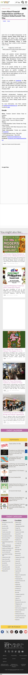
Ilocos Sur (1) (18, 565)
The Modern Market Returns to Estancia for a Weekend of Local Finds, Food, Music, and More (14, 255)
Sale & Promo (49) (6, 561)
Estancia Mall (11, 263)
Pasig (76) (17, 528)
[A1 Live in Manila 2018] (4, 481)
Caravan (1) (4, 530)
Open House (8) (5, 559)
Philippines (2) (18, 604)
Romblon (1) (18, 606)
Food (11, 422)
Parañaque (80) (18, 537)
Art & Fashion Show (15, 390)
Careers (14, 658)
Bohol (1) (17, 551)
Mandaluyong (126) (19, 526)
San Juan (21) (18, 541)
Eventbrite (18, 80)
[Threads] (21, 633)
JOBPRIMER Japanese (23, 665)
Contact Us (23, 658)
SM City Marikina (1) (20, 609)
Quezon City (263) (19, 532)
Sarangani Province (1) (20, 615)
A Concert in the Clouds (15, 490)
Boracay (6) (18, 553)
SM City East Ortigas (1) (21, 608)
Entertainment (18, 422)
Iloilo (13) (17, 567)
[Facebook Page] (2, 632)
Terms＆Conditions (23, 655)
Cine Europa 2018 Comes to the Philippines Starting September (16, 458)
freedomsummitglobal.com (10, 105)
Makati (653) (18, 522)
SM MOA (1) (18, 611)
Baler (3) (17, 547)
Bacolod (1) (18, 590)
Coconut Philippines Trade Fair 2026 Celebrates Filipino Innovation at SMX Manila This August (17, 506)
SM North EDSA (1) (19, 613)
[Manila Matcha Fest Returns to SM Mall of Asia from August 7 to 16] (4, 488)
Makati (8, 390)
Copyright (5, 658)
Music (14, 422)
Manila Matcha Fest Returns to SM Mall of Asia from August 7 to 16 (17, 485)
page (8, 107)
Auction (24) (5, 526)
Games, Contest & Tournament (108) (6, 545)
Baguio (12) (18, 545)
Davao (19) (17, 563)
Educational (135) (6, 534)
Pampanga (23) (18, 578)
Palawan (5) (18, 576)
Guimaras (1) (18, 596)
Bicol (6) (17, 592)
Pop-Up (16, 263)
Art (10, 390)
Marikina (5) (18, 539)
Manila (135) (18, 530)
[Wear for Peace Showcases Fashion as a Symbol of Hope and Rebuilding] (14, 379)
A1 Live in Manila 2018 (15, 477)
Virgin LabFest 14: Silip (15, 443)
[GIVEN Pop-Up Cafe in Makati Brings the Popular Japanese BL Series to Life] (14, 411)
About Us (4, 655)
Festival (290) (5, 539)
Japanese (4, 661)
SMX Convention (10, 295)
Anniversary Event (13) (7, 522)
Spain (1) (17, 619)
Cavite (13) (17, 559)
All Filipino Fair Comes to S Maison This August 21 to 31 (12, 350)
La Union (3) (18, 569)
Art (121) (4, 524)
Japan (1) (17, 598)
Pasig (8, 263)
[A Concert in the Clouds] (4, 495)
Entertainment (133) (7, 536)
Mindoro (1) (18, 600)
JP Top (17, 2)
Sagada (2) (17, 584)
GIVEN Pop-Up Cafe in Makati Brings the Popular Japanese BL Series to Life (13, 414)
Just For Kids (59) (6, 552)
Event (8, 21)
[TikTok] (16, 633)
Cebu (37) (17, 561)
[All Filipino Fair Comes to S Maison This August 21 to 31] (14, 347)
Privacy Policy (14, 655)
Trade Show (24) (6, 567)
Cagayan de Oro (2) (19, 557)
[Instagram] (11, 632)
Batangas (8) (18, 549)
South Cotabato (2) (19, 617)
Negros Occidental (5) (20, 574)
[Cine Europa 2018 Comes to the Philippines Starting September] (4, 461)
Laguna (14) (18, 571)
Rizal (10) (17, 582)
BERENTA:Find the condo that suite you (5, 665)
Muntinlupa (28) (19, 536)
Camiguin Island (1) (19, 594)
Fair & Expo (16, 295)
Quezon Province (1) (20, 580)
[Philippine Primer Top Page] (5, 4)
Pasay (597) (18, 534)
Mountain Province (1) (20, 602)
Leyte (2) (17, 572)
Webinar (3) (4, 570)
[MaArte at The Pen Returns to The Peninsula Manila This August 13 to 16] (4, 502)
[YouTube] (22, 651)
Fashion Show (6, 391)
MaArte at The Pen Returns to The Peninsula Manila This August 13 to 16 (16, 499)
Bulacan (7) (17, 555)
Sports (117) (5, 565)
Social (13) (4, 563)
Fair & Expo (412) (6, 537)
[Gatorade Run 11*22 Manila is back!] (4, 475)
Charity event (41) (6, 532)
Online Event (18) (6, 557)
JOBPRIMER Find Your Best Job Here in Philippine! (14, 665)
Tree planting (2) (6, 569)
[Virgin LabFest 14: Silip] (4, 448)
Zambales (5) (18, 586)
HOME (4, 21)
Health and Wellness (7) (7, 548)
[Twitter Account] (7, 633)
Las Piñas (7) (18, 543)
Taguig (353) (18, 524)
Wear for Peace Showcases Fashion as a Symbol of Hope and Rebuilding (12, 382)
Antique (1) (18, 588)
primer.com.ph (13, 669)
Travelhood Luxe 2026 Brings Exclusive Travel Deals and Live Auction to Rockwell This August (17, 452)
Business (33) (5, 528)
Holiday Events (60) (6, 550)
